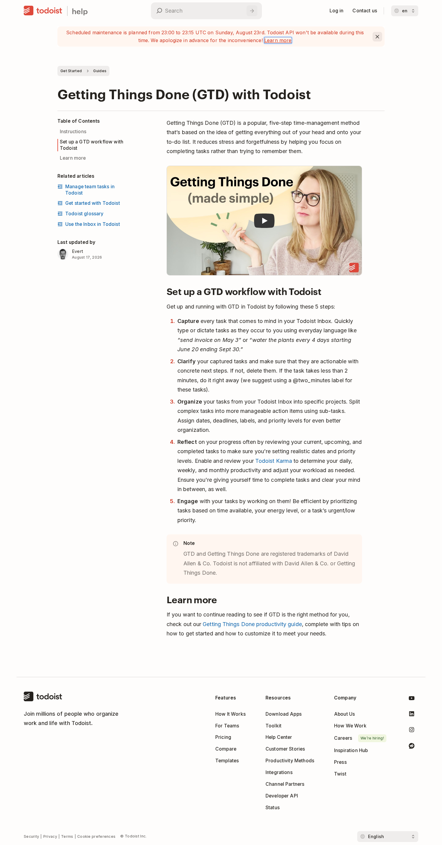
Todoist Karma (273, 461)
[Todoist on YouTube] (411, 699)
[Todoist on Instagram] (411, 731)
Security (31, 836)
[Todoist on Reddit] (411, 746)
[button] (264, 221)
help (80, 11)
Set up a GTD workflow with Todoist (91, 145)
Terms (67, 836)
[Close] (377, 36)
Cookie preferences (96, 836)
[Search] (252, 10)
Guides (99, 71)
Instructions (73, 131)
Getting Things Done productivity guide (252, 624)
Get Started (71, 71)
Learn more (278, 40)
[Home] (43, 11)
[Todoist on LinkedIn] (411, 715)
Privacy (50, 836)
